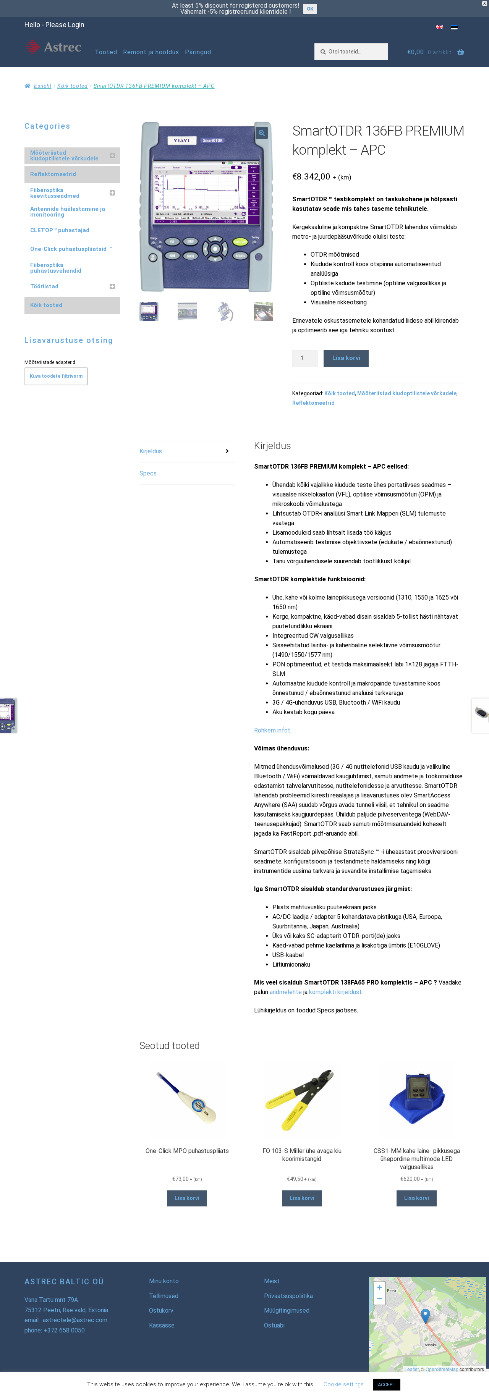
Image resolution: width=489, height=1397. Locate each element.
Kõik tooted (72, 86)
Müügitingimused (286, 1310)
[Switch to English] (439, 27)
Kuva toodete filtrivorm (56, 376)
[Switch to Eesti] (454, 27)
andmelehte (286, 992)
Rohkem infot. (272, 730)
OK (310, 8)
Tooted (106, 52)
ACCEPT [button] (387, 1384)
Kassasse (162, 1325)
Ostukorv (161, 1310)
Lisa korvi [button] (187, 1198)
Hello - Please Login (54, 25)
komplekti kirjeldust (335, 992)
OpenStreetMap (442, 1369)
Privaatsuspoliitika (288, 1296)
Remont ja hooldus (151, 52)
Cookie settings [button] (344, 1384)
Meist (272, 1281)
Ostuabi (274, 1325)
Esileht (43, 86)
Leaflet (412, 1369)
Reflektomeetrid (313, 403)
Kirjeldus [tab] (150, 451)
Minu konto (164, 1281)
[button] (262, 133)
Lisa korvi (346, 358)
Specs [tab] (148, 473)
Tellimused (163, 1296)
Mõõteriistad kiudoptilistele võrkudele (407, 393)
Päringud (198, 52)
